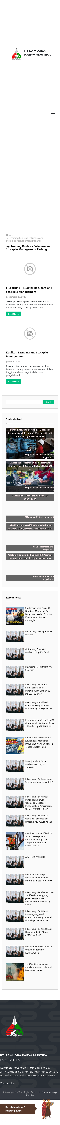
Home (9, 235)
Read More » (13, 314)
